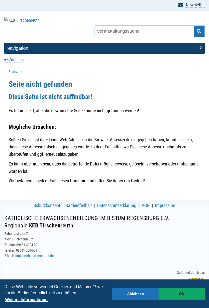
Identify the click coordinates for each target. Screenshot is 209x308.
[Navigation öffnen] (104, 48)
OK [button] (181, 294)
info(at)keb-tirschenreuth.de (34, 256)
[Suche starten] (199, 31)
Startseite (15, 72)
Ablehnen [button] (135, 294)
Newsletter (195, 4)
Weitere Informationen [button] (26, 300)
